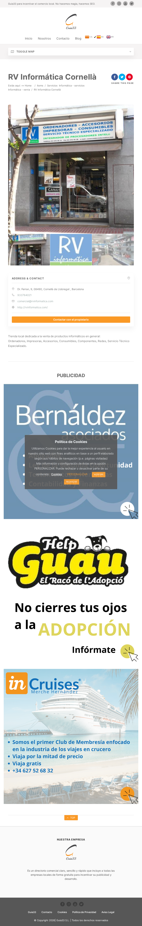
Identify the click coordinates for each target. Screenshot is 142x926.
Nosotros (44, 38)
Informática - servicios (71, 85)
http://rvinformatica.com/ (32, 307)
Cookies (62, 912)
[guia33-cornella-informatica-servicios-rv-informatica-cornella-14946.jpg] (71, 249)
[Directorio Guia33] (71, 21)
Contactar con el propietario (71, 319)
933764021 (24, 295)
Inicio (28, 38)
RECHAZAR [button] (71, 481)
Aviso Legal (108, 912)
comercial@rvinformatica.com (35, 301)
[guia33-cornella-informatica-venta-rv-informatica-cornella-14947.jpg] (113, 249)
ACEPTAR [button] (98, 474)
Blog (78, 38)
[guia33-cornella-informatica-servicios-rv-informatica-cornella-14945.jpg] (29, 249)
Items (40, 85)
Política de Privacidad (84, 912)
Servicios (52, 85)
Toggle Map (25, 51)
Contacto (63, 38)
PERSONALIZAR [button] (77, 474)
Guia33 (32, 912)
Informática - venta (19, 89)
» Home (27, 85)
